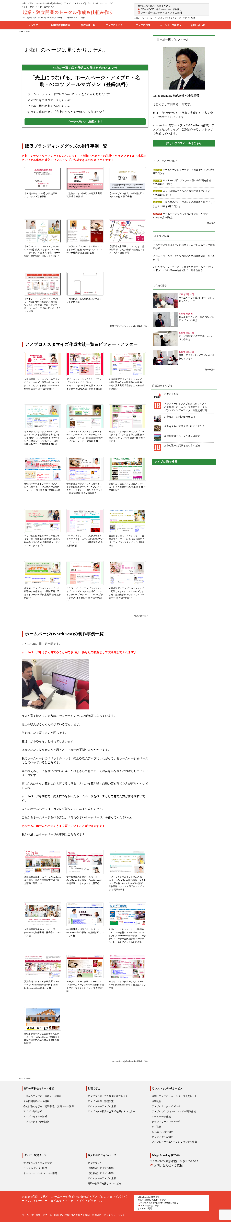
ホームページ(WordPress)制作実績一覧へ (130, 1061)
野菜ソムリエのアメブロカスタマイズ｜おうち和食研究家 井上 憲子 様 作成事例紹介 (127, 487)
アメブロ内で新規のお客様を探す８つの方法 (111, 1111)
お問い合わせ (198, 25)
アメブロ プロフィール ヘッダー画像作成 (174, 1111)
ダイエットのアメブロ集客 (102, 1106)
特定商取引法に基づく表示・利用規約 (81, 1215)
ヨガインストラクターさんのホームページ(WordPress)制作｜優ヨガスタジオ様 (127, 984)
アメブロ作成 (143, 25)
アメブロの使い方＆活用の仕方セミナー (109, 1096)
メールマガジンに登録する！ (85, 121)
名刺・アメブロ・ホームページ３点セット (174, 1096)
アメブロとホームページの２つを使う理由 (174, 1142)
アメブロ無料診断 (32, 1111)
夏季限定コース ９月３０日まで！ (183, 436)
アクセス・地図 (50, 1215)
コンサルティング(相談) (36, 1121)
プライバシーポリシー (115, 1215)
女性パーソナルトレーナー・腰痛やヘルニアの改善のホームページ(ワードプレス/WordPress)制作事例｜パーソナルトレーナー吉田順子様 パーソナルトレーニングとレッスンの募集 (127, 935)
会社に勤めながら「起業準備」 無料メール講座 (48, 1106)
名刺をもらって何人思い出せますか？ (184, 426)
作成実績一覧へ (141, 616)
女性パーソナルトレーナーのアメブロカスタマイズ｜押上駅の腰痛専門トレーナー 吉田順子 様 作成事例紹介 (42, 487)
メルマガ (33, 25)
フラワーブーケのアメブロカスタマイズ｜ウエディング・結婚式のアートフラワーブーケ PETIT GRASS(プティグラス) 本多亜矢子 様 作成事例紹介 (84, 594)
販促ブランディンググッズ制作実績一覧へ (128, 326)
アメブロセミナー (115, 25)
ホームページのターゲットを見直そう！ (184, 169)
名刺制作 (156, 1101)
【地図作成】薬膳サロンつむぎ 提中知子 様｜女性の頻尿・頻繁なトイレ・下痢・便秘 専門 (126, 249)
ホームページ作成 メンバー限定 (40, 1173)
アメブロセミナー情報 (35, 1116)
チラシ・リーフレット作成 (166, 1121)
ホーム (25, 1215)
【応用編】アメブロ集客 (101, 1173)
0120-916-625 (147, 9)
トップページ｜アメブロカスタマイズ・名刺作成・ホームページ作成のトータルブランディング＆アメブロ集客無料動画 (185, 407)
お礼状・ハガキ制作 (162, 1131)
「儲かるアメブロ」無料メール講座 (42, 1096)
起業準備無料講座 (60, 25)
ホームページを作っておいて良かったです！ (186, 214)
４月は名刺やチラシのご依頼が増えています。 (188, 191)
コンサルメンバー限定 (35, 1168)
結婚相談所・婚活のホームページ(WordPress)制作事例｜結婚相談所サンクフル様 (85, 932)
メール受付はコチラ (151, 12)
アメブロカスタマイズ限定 (37, 1163)
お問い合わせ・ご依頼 (168, 1165)
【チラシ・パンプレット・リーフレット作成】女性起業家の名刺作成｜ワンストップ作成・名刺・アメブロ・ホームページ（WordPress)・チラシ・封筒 (42, 304)
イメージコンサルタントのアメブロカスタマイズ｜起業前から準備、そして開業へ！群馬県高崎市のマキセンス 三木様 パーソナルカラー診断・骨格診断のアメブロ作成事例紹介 (42, 437)
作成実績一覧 (88, 25)
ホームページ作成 (169, 25)
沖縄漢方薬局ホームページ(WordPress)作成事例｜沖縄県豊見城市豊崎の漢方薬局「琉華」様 (42, 880)
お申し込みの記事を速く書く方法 (182, 445)
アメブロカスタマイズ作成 (166, 1106)
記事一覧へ (210, 369)
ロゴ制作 (156, 1126)
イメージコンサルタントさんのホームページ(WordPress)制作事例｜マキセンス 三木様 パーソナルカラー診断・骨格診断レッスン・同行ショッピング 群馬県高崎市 (127, 883)
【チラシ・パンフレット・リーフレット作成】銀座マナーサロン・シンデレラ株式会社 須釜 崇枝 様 (84, 249)
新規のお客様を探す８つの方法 (104, 1183)
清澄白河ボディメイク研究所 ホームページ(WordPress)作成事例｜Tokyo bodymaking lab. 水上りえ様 (42, 984)
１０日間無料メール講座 (36, 1101)
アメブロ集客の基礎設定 (101, 1101)
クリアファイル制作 (162, 1137)
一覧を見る (210, 223)
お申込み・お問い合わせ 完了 (180, 416)
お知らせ (157, 170)
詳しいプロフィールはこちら (184, 143)
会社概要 (35, 1215)
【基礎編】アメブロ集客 (101, 1168)
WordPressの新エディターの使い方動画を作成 (187, 180)
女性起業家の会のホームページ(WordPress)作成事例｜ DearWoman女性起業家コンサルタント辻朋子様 (84, 880)
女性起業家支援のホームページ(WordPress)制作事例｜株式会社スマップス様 (42, 932)
